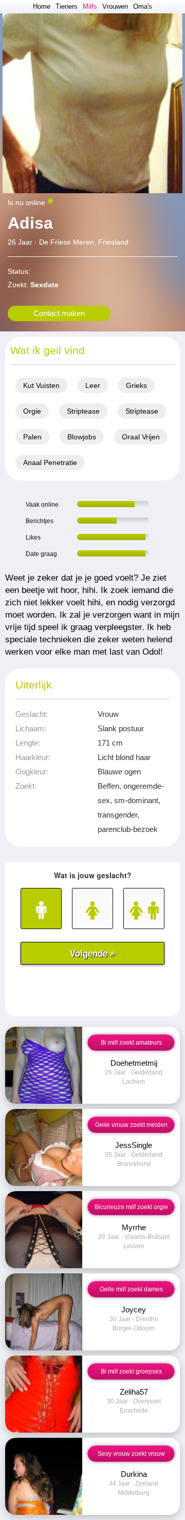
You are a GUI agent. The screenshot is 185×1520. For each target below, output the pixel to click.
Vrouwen (115, 6)
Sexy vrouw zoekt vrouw (131, 1453)
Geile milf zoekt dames (131, 1289)
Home (41, 6)
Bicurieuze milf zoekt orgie (131, 1207)
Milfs (90, 6)
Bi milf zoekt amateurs (131, 1042)
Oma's (142, 6)
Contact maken (59, 313)
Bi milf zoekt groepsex (131, 1371)
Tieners (66, 6)
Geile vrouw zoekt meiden (131, 1124)
